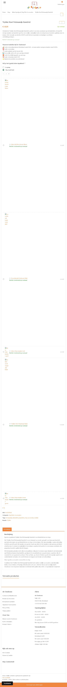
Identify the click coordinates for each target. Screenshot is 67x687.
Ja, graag (8, 67)
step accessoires (29, 518)
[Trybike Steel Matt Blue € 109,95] (63, 22)
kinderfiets (16, 518)
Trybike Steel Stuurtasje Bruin (19, 424)
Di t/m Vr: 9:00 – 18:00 (41, 614)
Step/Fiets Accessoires (15, 515)
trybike (36, 518)
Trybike (9, 520)
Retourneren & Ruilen (9, 601)
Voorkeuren (7, 683)
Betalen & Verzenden (8, 598)
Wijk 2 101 (37, 598)
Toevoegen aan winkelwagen (34, 685)
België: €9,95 (38, 630)
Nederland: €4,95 (39, 636)
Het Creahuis (6, 652)
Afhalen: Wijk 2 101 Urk (41, 644)
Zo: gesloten (38, 620)
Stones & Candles (7, 655)
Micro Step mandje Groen (18, 497)
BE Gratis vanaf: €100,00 (42, 633)
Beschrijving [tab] (7, 529)
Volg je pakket (6, 611)
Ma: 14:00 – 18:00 (40, 611)
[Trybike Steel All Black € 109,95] (60, 22)
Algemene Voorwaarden (9, 605)
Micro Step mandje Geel (18, 351)
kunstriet (21, 518)
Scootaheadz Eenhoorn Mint (19, 278)
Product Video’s (7, 624)
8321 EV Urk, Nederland (41, 601)
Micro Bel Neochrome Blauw (19, 144)
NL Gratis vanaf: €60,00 (42, 639)
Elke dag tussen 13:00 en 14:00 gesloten (46, 622)
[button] (63, 15)
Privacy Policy (6, 608)
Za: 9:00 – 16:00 (40, 617)
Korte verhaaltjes (7, 621)
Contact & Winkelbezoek (10, 595)
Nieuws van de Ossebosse (10, 619)
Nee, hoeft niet (10, 70)
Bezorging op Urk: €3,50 (42, 641)
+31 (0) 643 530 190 (41, 603)
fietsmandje (9, 518)
